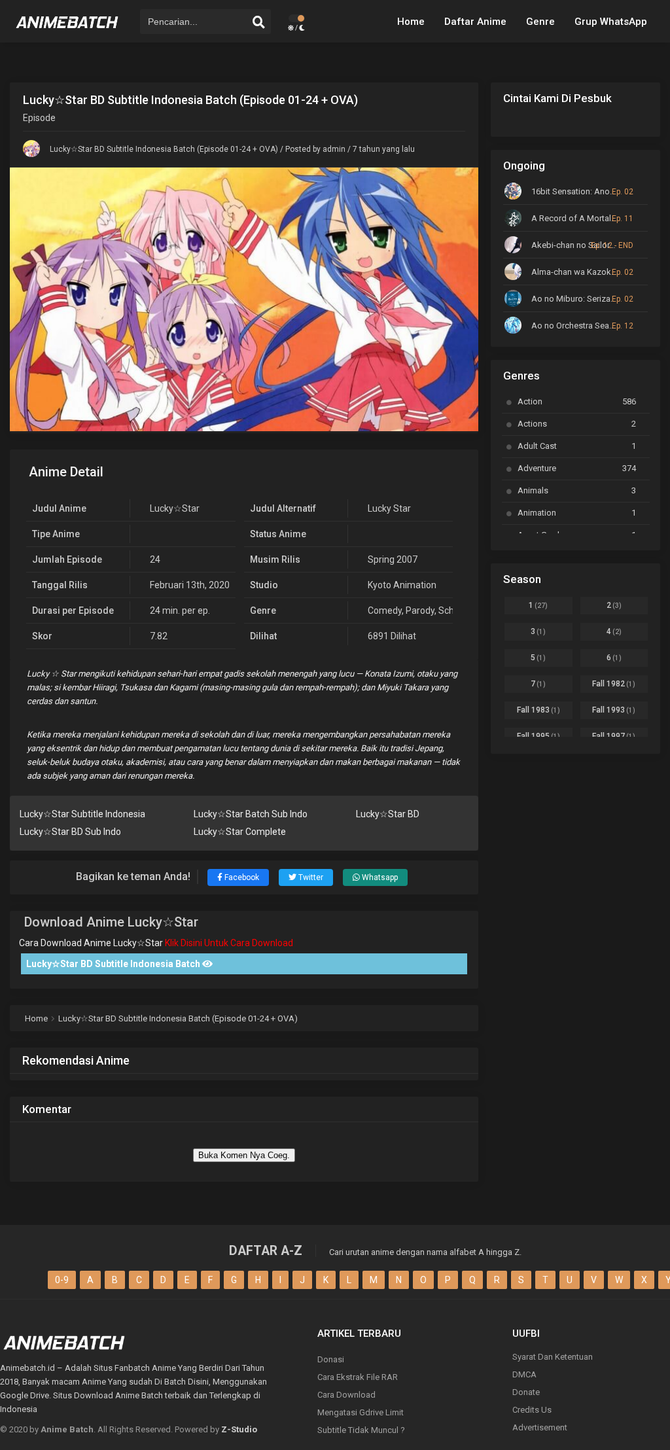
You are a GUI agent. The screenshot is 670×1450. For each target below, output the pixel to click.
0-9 (62, 1280)
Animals (577, 490)
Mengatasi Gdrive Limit (360, 1412)
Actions (577, 424)
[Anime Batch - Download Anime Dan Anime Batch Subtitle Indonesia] (67, 32)
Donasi (330, 1359)
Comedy (385, 610)
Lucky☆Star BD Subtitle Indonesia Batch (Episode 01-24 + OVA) (164, 149)
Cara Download (346, 1395)
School (452, 610)
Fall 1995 (538, 736)
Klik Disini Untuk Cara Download (229, 943)
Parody (420, 610)
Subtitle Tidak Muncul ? (361, 1430)
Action (577, 401)
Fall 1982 (613, 683)
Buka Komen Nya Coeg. (244, 1155)
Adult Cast (577, 446)
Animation (577, 513)
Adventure (577, 468)
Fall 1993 (613, 710)
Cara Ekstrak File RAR (357, 1377)
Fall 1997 (613, 736)
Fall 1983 (538, 710)
